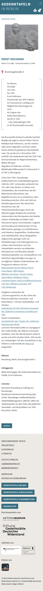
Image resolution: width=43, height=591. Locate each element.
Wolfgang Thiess (21, 277)
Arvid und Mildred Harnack (29, 280)
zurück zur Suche (8, 18)
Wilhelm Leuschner (10, 274)
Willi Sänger (18, 271)
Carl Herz (5, 283)
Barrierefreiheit (10, 468)
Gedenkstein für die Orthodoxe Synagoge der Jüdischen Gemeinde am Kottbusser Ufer (19, 311)
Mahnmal (29, 343)
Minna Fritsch (27, 267)
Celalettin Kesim (8, 280)
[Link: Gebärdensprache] (40, 9)
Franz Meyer (6, 271)
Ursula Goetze (26, 274)
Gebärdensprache (10, 464)
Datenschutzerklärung (13, 478)
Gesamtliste (9, 506)
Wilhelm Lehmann (19, 283)
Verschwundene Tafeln (13, 441)
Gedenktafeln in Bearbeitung (19, 499)
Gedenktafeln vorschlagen (18, 492)
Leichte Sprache (9, 459)
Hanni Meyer (7, 277)
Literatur (6, 453)
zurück (6, 426)
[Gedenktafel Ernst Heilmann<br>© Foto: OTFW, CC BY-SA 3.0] (21, 37)
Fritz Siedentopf (8, 287)
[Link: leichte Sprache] (35, 10)
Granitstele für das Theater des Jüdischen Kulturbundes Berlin (20, 323)
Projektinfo (7, 445)
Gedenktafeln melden (14, 485)
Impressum (6, 474)
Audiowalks (7, 449)
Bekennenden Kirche (10, 267)
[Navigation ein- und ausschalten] (40, 3)
